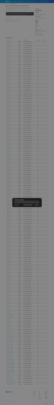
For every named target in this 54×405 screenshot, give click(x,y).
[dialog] (27, 202)
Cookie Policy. (37, 202)
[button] (16, 204)
